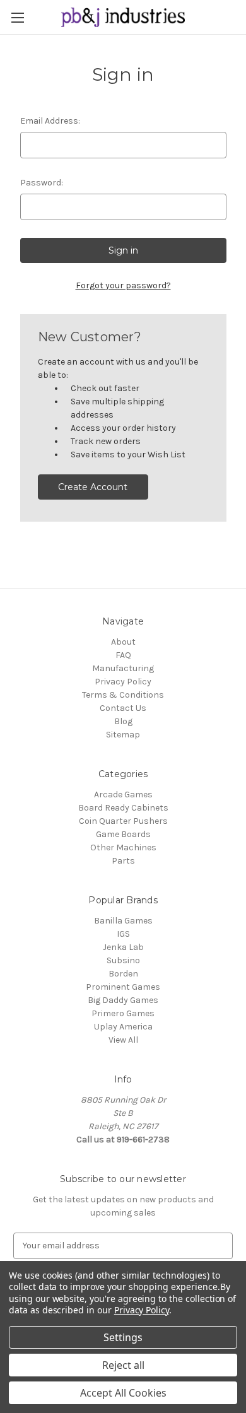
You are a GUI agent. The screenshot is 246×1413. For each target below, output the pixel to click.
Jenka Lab (123, 947)
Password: (41, 182)
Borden (123, 973)
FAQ (123, 655)
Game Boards (123, 834)
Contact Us (123, 708)
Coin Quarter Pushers (123, 821)
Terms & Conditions (123, 694)
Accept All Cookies (123, 1393)
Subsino (123, 960)
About (123, 641)
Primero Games (123, 1013)
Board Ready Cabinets (123, 807)
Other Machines (123, 847)
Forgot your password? (123, 285)
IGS (123, 934)
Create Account (92, 487)
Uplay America (123, 1026)
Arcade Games (123, 794)
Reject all (123, 1365)
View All (123, 1040)
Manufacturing (123, 668)
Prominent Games (123, 987)
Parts (123, 860)
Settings (123, 1337)
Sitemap (123, 734)
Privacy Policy (123, 681)
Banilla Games (123, 920)
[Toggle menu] (17, 17)
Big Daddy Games (123, 1000)
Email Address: (50, 120)
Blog (123, 721)
